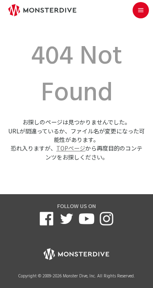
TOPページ (70, 148)
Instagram (106, 219)
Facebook (46, 219)
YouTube (86, 219)
